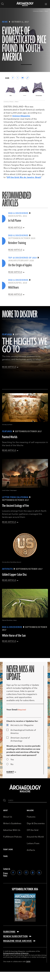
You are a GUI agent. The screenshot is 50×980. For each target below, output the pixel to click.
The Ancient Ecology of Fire (15, 505)
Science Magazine (21, 115)
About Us (7, 816)
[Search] (4, 800)
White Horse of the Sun (14, 635)
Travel (5, 856)
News (5, 22)
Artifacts (31, 850)
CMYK (28, 962)
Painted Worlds (9, 437)
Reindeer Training (17, 243)
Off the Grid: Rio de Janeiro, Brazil (24, 177)
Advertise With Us (11, 830)
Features (31, 816)
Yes (12, 759)
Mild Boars (13, 287)
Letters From (33, 843)
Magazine (22, 725)
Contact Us (6, 869)
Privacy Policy (5, 874)
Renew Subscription (15, 936)
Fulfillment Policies (12, 836)
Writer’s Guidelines (12, 823)
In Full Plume (14, 220)
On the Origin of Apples (20, 265)
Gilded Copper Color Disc (14, 574)
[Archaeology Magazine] (25, 792)
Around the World (35, 836)
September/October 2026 (25, 889)
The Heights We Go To (24, 345)
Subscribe (9, 931)
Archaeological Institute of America (23, 732)
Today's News (8, 849)
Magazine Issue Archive (17, 941)
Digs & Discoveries (36, 823)
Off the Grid (32, 830)
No (12, 764)
